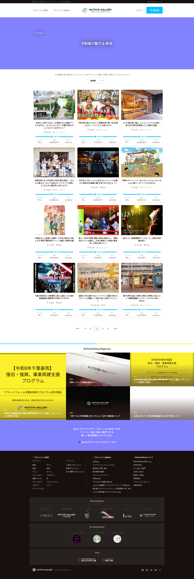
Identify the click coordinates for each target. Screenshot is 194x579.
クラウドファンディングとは (104, 465)
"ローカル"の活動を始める (102, 481)
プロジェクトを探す (40, 10)
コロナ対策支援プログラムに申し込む (107, 492)
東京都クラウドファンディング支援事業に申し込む (110, 488)
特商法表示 (137, 485)
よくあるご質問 (139, 468)
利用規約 (136, 478)
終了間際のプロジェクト (74, 471)
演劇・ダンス (37, 478)
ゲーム (49, 471)
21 (103, 328)
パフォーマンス (52, 481)
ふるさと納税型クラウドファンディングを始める (110, 485)
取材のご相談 (138, 475)
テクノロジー (37, 481)
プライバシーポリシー (141, 481)
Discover (40, 33)
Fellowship (96, 478)
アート (49, 465)
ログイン (139, 10)
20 (96, 329)
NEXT (116, 328)
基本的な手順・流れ (100, 468)
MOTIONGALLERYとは (142, 461)
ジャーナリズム (38, 488)
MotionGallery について (155, 2)
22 (108, 328)
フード (49, 485)
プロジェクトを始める (61, 10)
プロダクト (50, 475)
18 (85, 328)
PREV (77, 328)
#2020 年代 (137, 465)
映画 (34, 465)
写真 (34, 468)
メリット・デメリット (101, 475)
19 (90, 328)
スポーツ (35, 485)
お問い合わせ (138, 471)
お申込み (96, 461)
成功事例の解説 (98, 471)
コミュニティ (37, 475)
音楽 (48, 468)
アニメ (34, 471)
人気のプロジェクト (73, 465)
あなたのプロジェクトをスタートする (98, 441)
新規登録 (156, 10)
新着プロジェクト (73, 468)
